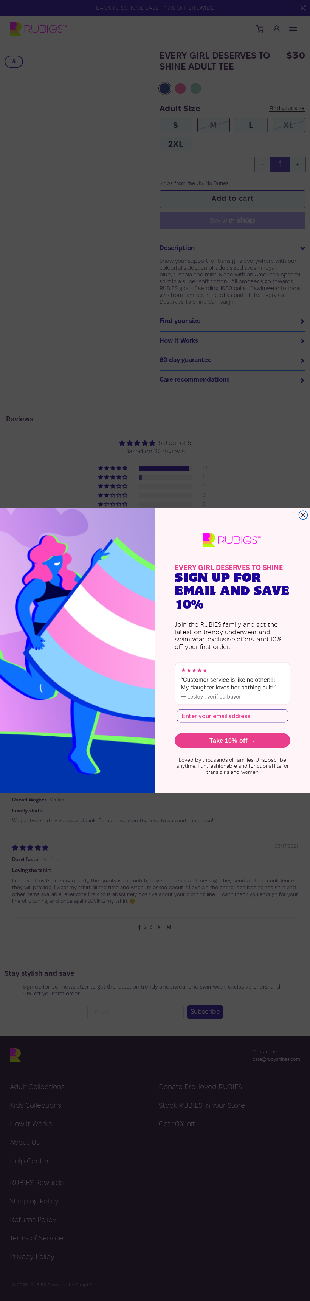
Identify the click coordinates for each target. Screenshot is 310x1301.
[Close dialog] (303, 515)
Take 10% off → (232, 740)
